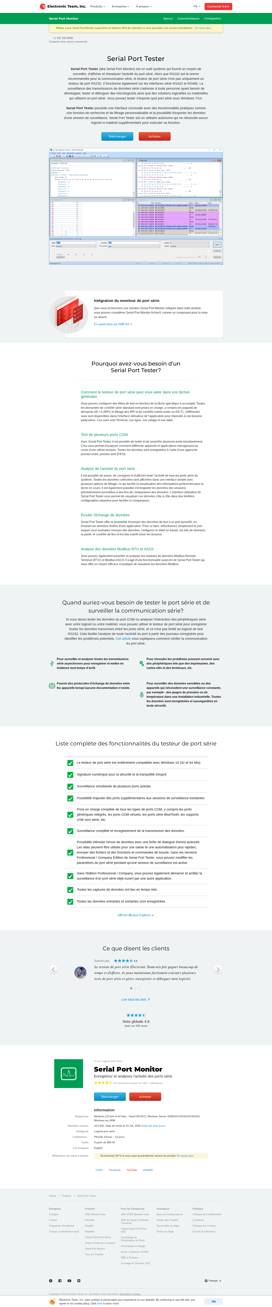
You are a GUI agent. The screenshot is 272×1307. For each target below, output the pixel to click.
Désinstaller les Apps (168, 1225)
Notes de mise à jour (153, 1125)
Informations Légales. (130, 1294)
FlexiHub (89, 1220)
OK (214, 1301)
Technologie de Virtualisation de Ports (133, 1239)
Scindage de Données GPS (135, 1263)
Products (66, 1195)
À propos (143, 6)
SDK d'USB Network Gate (135, 1214)
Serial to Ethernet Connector (100, 1243)
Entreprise (119, 6)
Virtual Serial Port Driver (98, 1237)
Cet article (124, 638)
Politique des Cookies (204, 1225)
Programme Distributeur (61, 1225)
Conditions (198, 1220)
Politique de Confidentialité (207, 1214)
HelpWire (90, 1231)
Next (218, 970)
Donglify (89, 1225)
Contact (53, 1220)
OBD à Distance (129, 1257)
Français (213, 1280)
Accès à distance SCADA (135, 1251)
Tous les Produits (94, 1254)
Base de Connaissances (170, 1214)
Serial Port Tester (86, 1195)
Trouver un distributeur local (64, 1231)
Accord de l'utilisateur (204, 1231)
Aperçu (168, 18)
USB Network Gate (95, 1214)
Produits (96, 6)
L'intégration (212, 18)
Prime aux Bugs (165, 1231)
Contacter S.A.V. (218, 6)
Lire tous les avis (134, 999)
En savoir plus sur (112, 324)
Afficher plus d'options (134, 915)
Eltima (52, 1195)
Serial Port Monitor (63, 18)
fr (195, 6)
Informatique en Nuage (133, 1246)
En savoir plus (203, 28)
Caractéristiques (188, 18)
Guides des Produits (168, 1220)
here (99, 1303)
